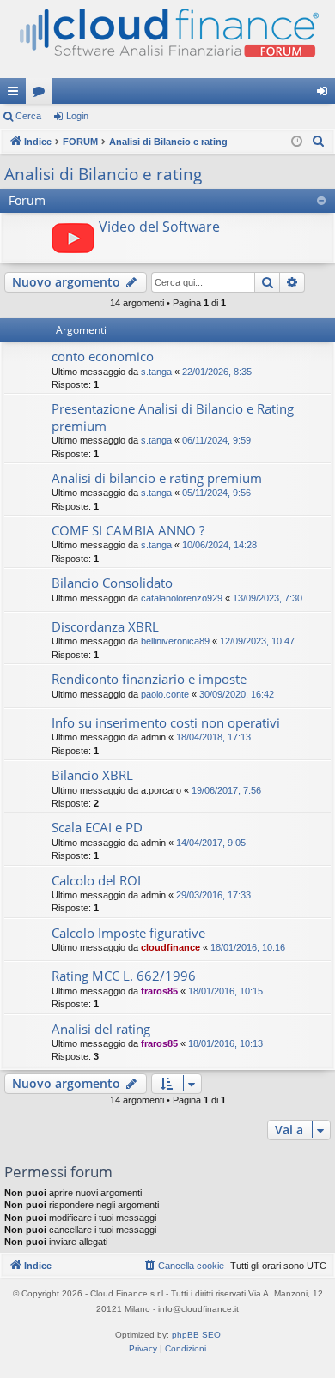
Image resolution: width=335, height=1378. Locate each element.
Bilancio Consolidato (112, 582)
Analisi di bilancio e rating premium (157, 478)
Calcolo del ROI (96, 880)
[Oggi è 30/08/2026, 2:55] (296, 142)
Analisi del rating (101, 1028)
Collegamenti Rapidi (16, 94)
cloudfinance (170, 947)
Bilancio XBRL (92, 774)
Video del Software (159, 226)
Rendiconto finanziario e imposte (149, 678)
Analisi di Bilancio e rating (103, 174)
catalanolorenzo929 (181, 598)
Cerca (28, 116)
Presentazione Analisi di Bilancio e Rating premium (173, 416)
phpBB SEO (196, 1334)
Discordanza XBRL (105, 626)
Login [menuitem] (325, 94)
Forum (42, 94)
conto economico (103, 356)
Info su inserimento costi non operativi (166, 722)
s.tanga (156, 371)
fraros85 (159, 991)
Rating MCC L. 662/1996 (124, 975)
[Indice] (167, 39)
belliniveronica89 (175, 641)
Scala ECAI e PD (97, 827)
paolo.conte (165, 694)
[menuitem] (318, 141)
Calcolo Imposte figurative (128, 932)
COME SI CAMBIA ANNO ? (128, 530)
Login (77, 116)
